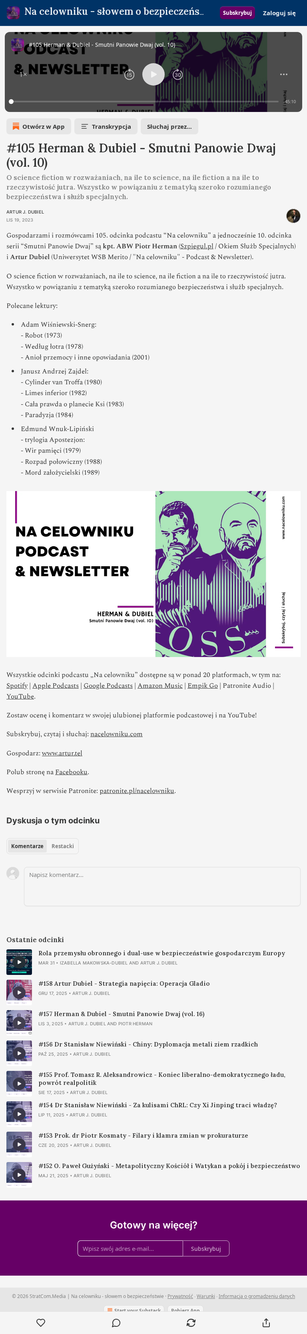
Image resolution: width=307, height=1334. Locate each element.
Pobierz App (185, 1310)
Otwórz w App (43, 126)
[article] (153, 962)
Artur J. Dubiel (25, 212)
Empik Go (202, 686)
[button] (23, 74)
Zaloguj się (279, 13)
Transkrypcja (111, 126)
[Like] (41, 1323)
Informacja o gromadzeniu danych (257, 1296)
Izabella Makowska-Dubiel (94, 963)
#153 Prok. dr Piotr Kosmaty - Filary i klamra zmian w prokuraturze (143, 1135)
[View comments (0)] (116, 1323)
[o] (19, 962)
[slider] (145, 102)
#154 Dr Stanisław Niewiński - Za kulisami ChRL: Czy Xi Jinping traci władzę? (157, 1105)
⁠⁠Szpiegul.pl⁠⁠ (196, 246)
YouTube (20, 696)
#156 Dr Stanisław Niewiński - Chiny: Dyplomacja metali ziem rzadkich (148, 1044)
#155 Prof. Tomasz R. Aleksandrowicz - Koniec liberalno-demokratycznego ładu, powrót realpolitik (161, 1078)
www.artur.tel (62, 753)
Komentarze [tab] (27, 846)
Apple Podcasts (55, 686)
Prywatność (180, 1296)
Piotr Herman (135, 1023)
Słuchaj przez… (169, 126)
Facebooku (71, 772)
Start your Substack (137, 1310)
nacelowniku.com (116, 734)
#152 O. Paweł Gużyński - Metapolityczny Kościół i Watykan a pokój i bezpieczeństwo (169, 1166)
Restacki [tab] (63, 846)
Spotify (17, 686)
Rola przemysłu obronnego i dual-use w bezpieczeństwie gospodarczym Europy (161, 953)
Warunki (206, 1296)
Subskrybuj (237, 12)
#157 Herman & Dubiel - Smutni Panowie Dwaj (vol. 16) (121, 1014)
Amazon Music (160, 686)
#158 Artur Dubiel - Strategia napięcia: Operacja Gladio (124, 983)
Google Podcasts (108, 686)
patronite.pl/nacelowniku (137, 791)
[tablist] (42, 846)
